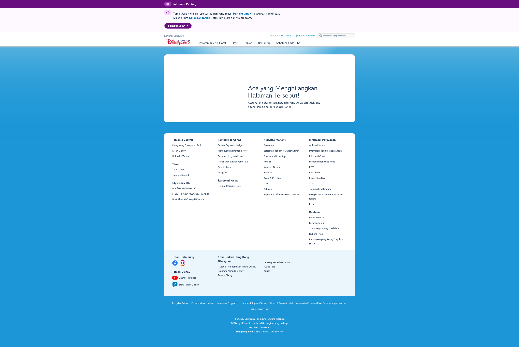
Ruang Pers (269, 266)
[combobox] (336, 36)
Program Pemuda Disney (230, 271)
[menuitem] (187, 26)
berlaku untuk (242, 13)
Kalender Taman (199, 18)
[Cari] (321, 35)
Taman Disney (225, 275)
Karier (267, 271)
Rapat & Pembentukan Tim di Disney (237, 266)
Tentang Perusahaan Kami (277, 262)
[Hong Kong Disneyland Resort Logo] (178, 42)
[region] (178, 26)
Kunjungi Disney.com (174, 36)
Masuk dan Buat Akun (280, 35)
